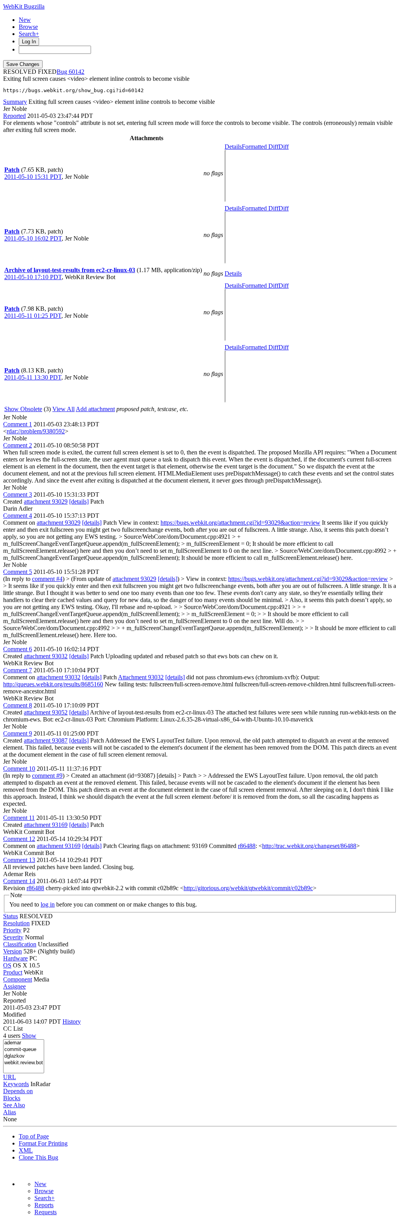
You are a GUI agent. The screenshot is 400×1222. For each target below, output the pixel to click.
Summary (15, 101)
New (25, 19)
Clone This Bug (38, 1157)
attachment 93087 (46, 740)
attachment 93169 (46, 824)
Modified (14, 1014)
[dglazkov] (24, 1056)
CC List (13, 1028)
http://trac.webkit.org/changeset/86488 (309, 846)
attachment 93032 (46, 656)
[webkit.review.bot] (24, 1063)
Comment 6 (17, 649)
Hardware (15, 958)
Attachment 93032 (141, 677)
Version (12, 951)
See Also (14, 1105)
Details (233, 146)
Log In (29, 42)
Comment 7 (17, 670)
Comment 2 (17, 445)
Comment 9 (17, 733)
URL (9, 1077)
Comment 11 (19, 817)
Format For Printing (43, 1143)
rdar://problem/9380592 (36, 431)
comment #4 (47, 578)
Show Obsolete (23, 409)
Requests (45, 1212)
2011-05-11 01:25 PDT (32, 315)
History (71, 1021)
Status (10, 916)
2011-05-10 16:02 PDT (33, 238)
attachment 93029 (46, 501)
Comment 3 (17, 494)
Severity (13, 937)
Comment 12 (19, 838)
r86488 (246, 846)
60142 (76, 71)
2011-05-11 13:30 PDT (32, 377)
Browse (28, 26)
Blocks (11, 1098)
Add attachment (95, 409)
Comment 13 (19, 860)
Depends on (18, 1091)
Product (12, 972)
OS (7, 965)
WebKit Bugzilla (24, 6)
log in (48, 904)
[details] (79, 501)
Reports (44, 1205)
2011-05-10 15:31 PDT (33, 176)
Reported (14, 115)
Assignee (14, 986)
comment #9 (47, 775)
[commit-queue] (24, 1049)
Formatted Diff (260, 146)
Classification (19, 944)
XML (26, 1150)
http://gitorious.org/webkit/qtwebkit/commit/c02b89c (248, 888)
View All (63, 409)
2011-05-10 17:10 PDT (33, 277)
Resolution (16, 923)
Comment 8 (17, 705)
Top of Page (34, 1136)
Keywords (16, 1084)
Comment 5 (17, 571)
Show (29, 1035)
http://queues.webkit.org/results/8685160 (53, 684)
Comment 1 (17, 424)
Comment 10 (19, 768)
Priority (12, 930)
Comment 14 (19, 881)
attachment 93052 (46, 712)
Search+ (29, 33)
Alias (9, 1112)
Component (17, 979)
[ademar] (24, 1043)
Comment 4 (17, 515)
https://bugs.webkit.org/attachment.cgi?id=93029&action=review (240, 522)
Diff (284, 146)
